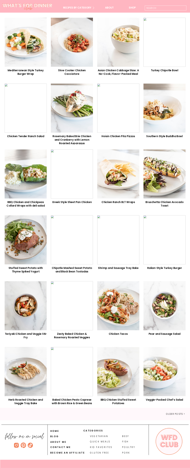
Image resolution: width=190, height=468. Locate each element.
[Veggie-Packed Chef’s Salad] (164, 371)
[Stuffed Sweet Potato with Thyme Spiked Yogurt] (26, 240)
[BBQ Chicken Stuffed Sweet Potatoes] (118, 371)
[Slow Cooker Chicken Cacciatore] (72, 42)
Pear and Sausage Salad (165, 334)
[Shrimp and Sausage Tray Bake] (118, 240)
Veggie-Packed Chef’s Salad (164, 400)
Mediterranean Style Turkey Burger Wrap (26, 72)
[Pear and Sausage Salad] (164, 305)
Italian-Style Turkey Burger (164, 268)
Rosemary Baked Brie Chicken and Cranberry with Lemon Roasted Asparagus (72, 139)
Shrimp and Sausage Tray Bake (118, 268)
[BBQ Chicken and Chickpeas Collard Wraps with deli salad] (26, 174)
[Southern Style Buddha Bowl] (164, 108)
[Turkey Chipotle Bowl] (164, 42)
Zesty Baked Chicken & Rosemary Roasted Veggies (72, 335)
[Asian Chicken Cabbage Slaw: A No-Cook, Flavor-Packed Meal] (118, 42)
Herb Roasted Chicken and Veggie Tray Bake (25, 401)
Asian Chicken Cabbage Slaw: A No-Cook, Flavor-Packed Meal (118, 72)
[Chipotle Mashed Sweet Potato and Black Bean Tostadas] (72, 240)
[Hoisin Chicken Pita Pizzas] (118, 108)
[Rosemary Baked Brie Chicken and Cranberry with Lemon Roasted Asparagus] (72, 108)
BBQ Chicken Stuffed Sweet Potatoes (118, 401)
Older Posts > (175, 413)
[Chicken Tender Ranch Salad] (26, 108)
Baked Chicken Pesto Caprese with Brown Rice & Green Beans (72, 401)
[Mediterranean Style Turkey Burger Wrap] (26, 42)
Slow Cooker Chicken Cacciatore (72, 72)
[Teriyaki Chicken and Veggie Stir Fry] (26, 305)
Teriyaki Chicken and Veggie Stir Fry (26, 335)
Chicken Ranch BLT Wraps (118, 202)
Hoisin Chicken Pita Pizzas (118, 136)
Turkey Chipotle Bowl (164, 70)
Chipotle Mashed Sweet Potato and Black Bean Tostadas (72, 269)
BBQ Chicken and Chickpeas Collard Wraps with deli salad (25, 203)
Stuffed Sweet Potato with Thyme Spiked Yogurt (26, 269)
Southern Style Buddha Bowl (164, 136)
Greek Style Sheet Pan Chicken (72, 202)
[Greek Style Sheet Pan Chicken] (72, 174)
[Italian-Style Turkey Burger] (164, 240)
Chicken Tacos (118, 334)
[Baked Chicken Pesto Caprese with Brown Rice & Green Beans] (72, 371)
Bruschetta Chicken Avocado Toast (164, 203)
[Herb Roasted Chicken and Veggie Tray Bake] (26, 371)
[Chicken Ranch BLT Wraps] (118, 174)
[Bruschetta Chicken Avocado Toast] (164, 174)
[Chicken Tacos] (118, 305)
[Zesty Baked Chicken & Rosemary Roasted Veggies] (72, 305)
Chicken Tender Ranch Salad (25, 136)
